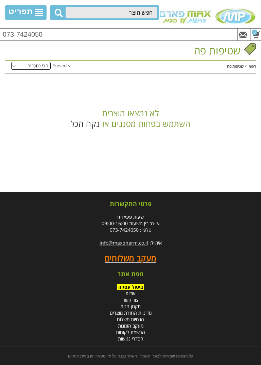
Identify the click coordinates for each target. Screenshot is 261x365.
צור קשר (131, 300)
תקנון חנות (130, 306)
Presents (61, 65)
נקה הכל (85, 123)
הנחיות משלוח (130, 319)
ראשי (252, 66)
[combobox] (111, 12)
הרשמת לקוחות (130, 332)
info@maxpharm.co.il (124, 242)
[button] (26, 12)
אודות (130, 293)
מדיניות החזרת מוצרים (131, 313)
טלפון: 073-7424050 (131, 230)
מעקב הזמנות (130, 325)
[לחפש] (58, 12)
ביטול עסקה (130, 287)
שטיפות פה (235, 66)
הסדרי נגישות (130, 338)
